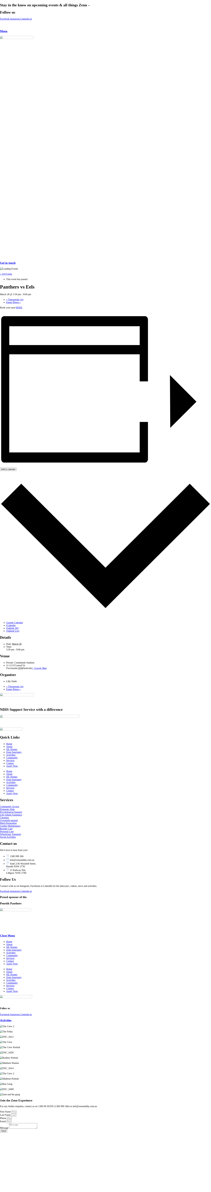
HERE (19, 307)
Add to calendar (8, 469)
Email (3, 1121)
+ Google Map (39, 668)
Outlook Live (12, 631)
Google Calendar (14, 622)
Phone (3, 1118)
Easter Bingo (13, 302)
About (9, 746)
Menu (3, 31)
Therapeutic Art (14, 299)
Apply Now (12, 766)
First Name (5, 1111)
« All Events (6, 274)
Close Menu (7, 935)
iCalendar (11, 625)
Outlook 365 (12, 628)
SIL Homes (11, 749)
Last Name (5, 1115)
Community (12, 757)
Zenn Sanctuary (14, 752)
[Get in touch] (105, 257)
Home (9, 743)
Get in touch (8, 262)
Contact (10, 763)
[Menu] (3, 25)
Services (10, 760)
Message (4, 1128)
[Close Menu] (3, 929)
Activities (10, 755)
